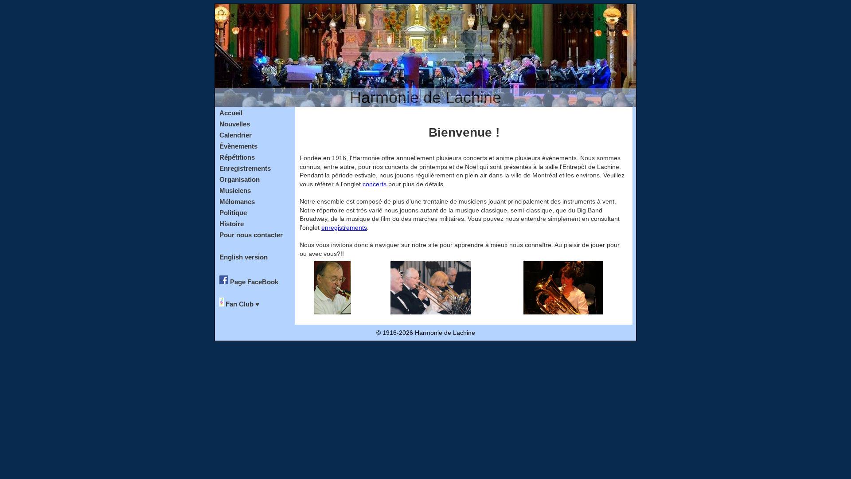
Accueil (230, 113)
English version (243, 257)
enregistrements (344, 227)
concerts (374, 184)
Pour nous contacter (251, 235)
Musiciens (235, 190)
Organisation (239, 179)
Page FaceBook (253, 281)
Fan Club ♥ (241, 303)
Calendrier (235, 135)
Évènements (238, 146)
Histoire (231, 224)
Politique (233, 212)
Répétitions (237, 157)
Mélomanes (237, 201)
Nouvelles (234, 124)
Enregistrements (245, 168)
